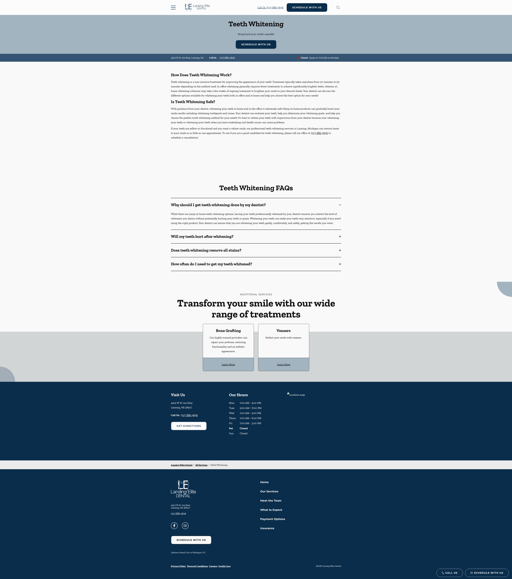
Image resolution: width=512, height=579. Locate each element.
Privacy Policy (178, 566)
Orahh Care (224, 566)
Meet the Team (270, 500)
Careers (213, 566)
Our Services (269, 491)
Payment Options (272, 519)
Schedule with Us (307, 7)
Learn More (228, 364)
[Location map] (314, 421)
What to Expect (271, 509)
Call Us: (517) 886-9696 (270, 7)
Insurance (267, 528)
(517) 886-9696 (227, 57)
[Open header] (174, 7)
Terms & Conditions (197, 566)
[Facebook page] (174, 525)
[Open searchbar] (338, 7)
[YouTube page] (185, 525)
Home (264, 482)
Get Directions (189, 426)
